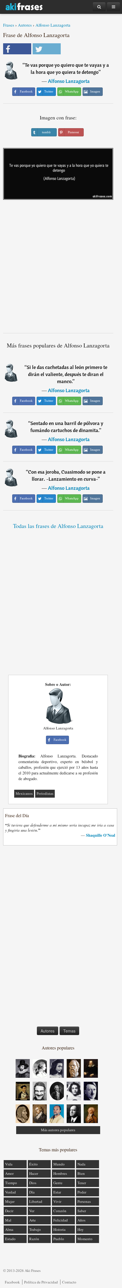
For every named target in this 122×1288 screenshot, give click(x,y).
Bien (81, 1173)
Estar (57, 1192)
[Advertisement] (61, 268)
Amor (9, 1173)
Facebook (12, 1282)
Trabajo (35, 1229)
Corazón (59, 1210)
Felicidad (60, 1220)
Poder (81, 1192)
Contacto (69, 1282)
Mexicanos (24, 793)
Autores (25, 25)
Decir (9, 1210)
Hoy (80, 1229)
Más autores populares (58, 1130)
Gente (57, 1182)
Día (32, 1192)
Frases (8, 25)
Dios (32, 1182)
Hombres (60, 1173)
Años (81, 1220)
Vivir (57, 1201)
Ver (31, 1210)
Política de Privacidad (41, 1282)
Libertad (35, 1201)
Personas (84, 1201)
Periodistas (45, 793)
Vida (8, 1164)
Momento (84, 1238)
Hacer (33, 1173)
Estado (10, 1238)
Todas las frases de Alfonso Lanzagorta (58, 526)
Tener (81, 1182)
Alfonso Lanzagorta (52, 25)
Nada (81, 1164)
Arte (32, 1220)
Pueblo (58, 1238)
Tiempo (11, 1182)
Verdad (10, 1192)
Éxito (33, 1164)
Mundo (59, 1164)
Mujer (9, 1201)
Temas (69, 1031)
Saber (81, 1210)
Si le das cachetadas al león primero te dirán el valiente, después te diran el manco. (67, 374)
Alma (9, 1229)
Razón (34, 1238)
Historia (59, 1229)
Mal (8, 1220)
